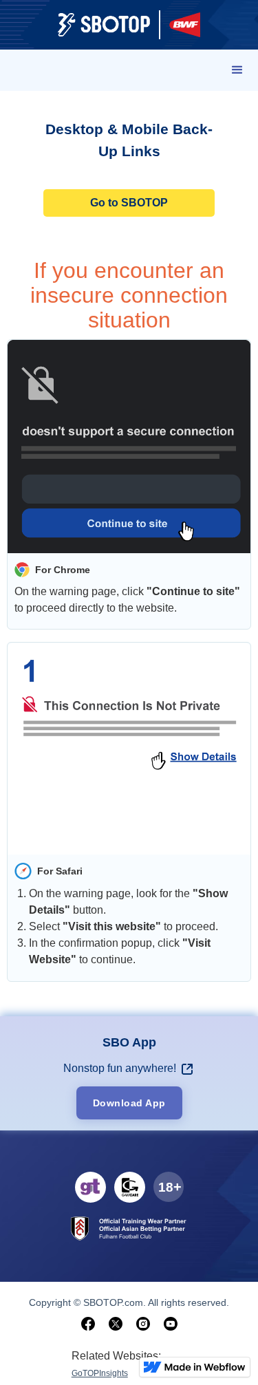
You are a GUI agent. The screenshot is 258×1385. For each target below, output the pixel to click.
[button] (237, 70)
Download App (129, 1102)
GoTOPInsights (100, 1373)
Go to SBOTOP (129, 202)
